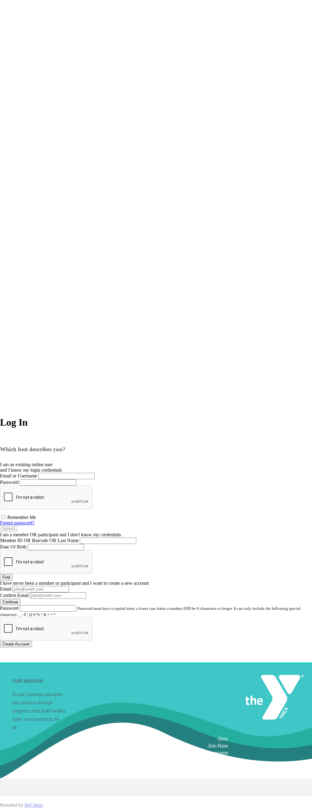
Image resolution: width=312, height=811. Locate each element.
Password (9, 482)
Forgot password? (17, 522)
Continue (10, 602)
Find (6, 577)
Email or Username (18, 475)
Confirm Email (14, 595)
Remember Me (21, 517)
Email (5, 588)
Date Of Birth (13, 546)
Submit (8, 529)
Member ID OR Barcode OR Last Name (39, 540)
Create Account (16, 644)
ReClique (34, 805)
